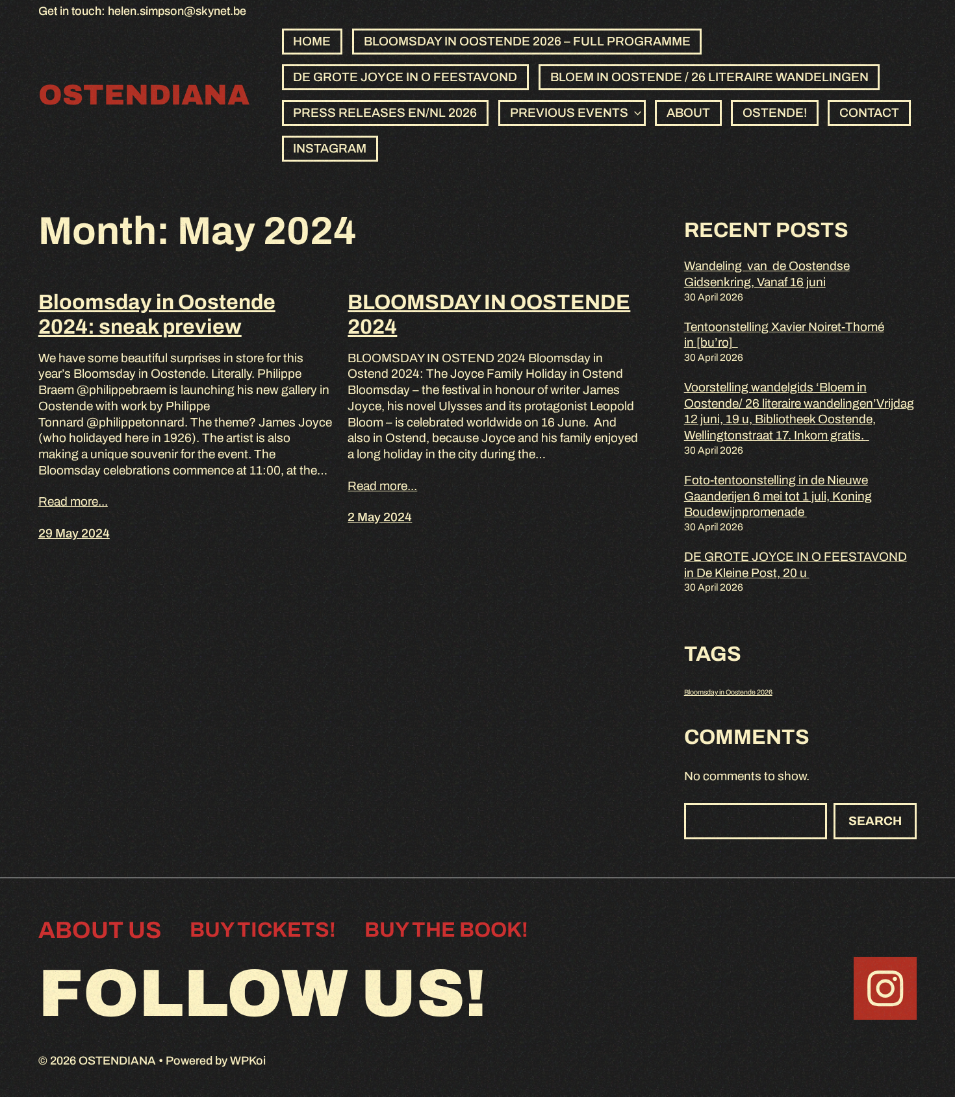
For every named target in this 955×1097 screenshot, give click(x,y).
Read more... (73, 501)
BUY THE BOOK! (446, 929)
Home (312, 41)
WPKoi (248, 1060)
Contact (869, 112)
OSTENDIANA (143, 94)
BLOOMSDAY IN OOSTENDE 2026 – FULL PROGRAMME (527, 41)
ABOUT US (99, 930)
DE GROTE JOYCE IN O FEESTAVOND (405, 77)
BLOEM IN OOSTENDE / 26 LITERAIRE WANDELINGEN (709, 77)
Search (875, 821)
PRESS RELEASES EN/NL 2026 (385, 112)
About (688, 112)
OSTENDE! (775, 112)
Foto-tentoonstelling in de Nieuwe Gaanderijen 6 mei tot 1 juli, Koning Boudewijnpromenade (778, 496)
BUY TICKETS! (263, 929)
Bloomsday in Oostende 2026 (728, 692)
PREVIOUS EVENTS (569, 112)
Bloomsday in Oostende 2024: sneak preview (156, 314)
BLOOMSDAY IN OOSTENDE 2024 (489, 314)
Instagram (329, 148)
